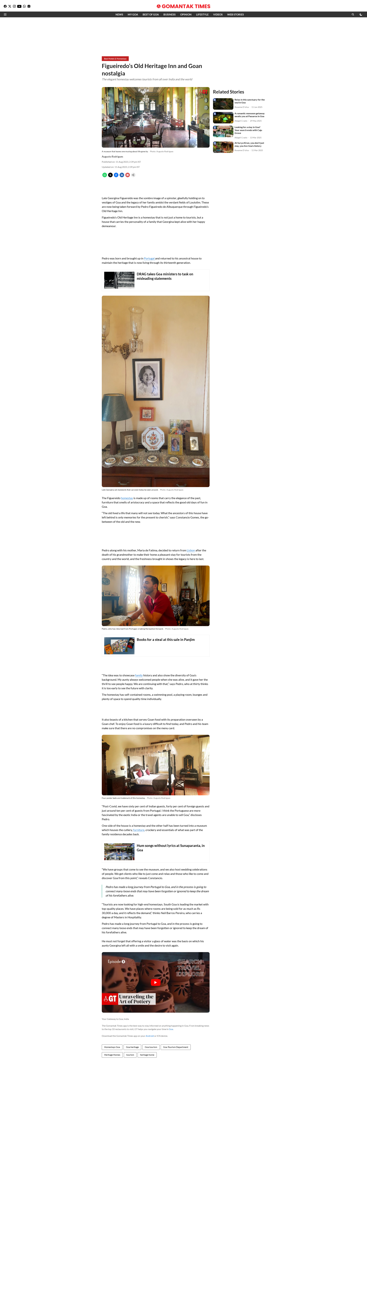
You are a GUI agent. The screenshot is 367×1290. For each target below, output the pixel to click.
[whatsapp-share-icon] (104, 176)
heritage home (147, 1054)
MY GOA (133, 14)
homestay (127, 498)
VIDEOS (218, 14)
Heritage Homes (112, 1054)
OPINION (186, 14)
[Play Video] (156, 982)
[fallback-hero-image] (223, 104)
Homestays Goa (112, 1047)
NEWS (119, 14)
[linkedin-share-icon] (122, 176)
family (139, 675)
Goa (171, 1029)
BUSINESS (169, 14)
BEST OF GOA (151, 14)
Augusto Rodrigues (112, 156)
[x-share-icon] (110, 176)
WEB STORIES (235, 14)
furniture (138, 830)
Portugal (149, 258)
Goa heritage (132, 1047)
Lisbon (191, 550)
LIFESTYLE (202, 14)
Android (150, 1035)
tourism (130, 1054)
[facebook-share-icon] (116, 176)
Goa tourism (151, 1047)
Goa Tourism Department (175, 1047)
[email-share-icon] (127, 176)
